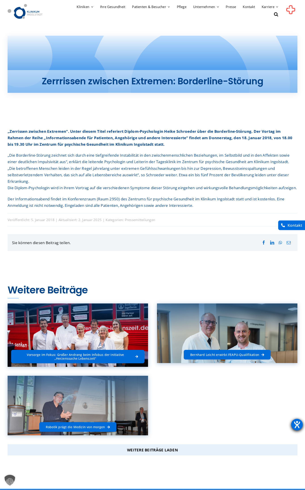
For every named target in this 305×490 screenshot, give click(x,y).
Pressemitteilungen (140, 220)
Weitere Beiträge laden (152, 450)
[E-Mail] (288, 242)
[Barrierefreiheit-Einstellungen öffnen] (297, 424)
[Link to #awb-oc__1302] (290, 12)
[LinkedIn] (272, 242)
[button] (276, 14)
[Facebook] (263, 242)
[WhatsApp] (280, 242)
